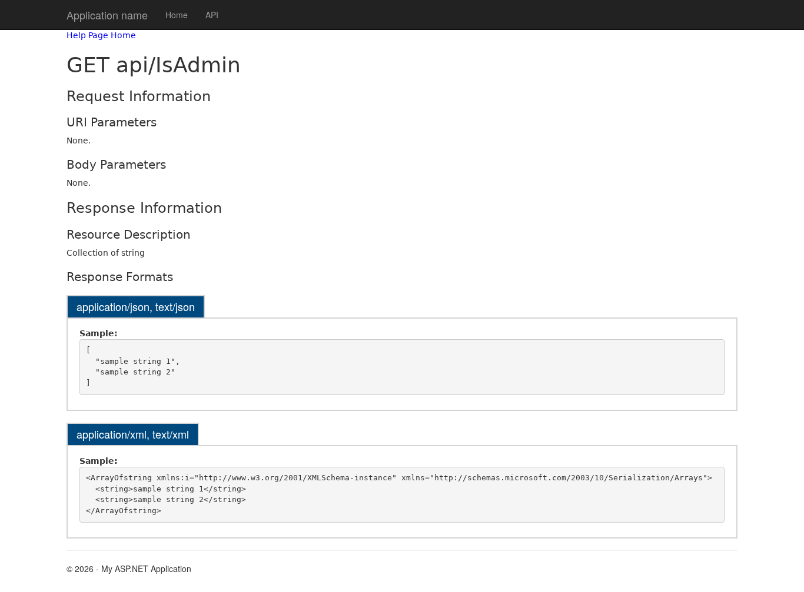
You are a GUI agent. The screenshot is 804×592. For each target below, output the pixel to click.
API (211, 15)
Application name (107, 14)
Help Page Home (101, 35)
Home (176, 15)
